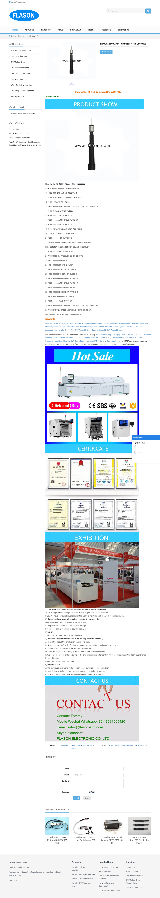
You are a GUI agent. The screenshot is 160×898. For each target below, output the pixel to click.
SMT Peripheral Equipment (22, 91)
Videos (91, 30)
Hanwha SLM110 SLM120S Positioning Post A (139, 840)
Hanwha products (135, 334)
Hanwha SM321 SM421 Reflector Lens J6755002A (128, 745)
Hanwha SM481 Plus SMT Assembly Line (108, 327)
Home (15, 30)
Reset (87, 798)
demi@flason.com (18, 2)
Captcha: (65, 792)
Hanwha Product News (108, 867)
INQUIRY (107, 51)
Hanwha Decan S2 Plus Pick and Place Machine (72, 327)
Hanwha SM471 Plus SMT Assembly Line (74, 330)
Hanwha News (106, 862)
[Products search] (148, 11)
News (60, 30)
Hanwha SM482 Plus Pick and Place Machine (100, 324)
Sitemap (13, 880)
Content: (65, 781)
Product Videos (132, 871)
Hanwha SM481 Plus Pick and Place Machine (63, 324)
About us (29, 30)
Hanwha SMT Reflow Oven (123, 338)
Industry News (105, 871)
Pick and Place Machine (21, 50)
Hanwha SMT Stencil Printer (78, 338)
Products (46, 30)
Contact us (123, 30)
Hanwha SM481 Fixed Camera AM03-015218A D (112, 840)
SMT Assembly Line (19, 79)
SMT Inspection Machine (21, 68)
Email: (66, 775)
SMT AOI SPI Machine (21, 73)
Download (75, 30)
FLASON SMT (139, 443)
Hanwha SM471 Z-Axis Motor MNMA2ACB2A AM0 (57, 840)
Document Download (135, 875)
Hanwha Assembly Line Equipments (111, 334)
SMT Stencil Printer (19, 56)
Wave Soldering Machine (21, 85)
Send (76, 798)
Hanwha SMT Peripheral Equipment (101, 341)
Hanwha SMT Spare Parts (73, 341)
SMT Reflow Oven (18, 62)
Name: (66, 768)
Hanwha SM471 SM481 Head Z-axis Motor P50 (84, 839)
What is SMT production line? (22, 113)
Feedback (106, 30)
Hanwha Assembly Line (100, 338)
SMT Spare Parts (34, 36)
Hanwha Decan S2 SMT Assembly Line (107, 330)
